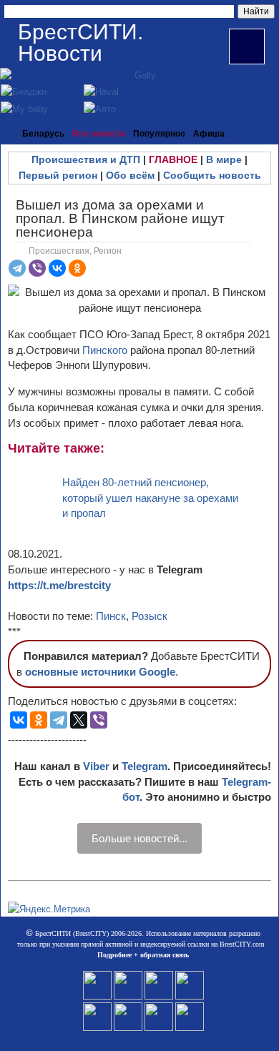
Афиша (209, 134)
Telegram (144, 766)
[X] (78, 720)
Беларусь (43, 134)
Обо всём (130, 175)
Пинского (106, 350)
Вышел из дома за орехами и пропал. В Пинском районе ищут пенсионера (120, 218)
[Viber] (37, 268)
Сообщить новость (212, 175)
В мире (224, 159)
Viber (96, 766)
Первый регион (58, 175)
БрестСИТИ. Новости (80, 42)
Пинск (111, 616)
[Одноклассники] (77, 268)
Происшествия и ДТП (85, 159)
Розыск (149, 616)
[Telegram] (17, 268)
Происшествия (59, 251)
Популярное (159, 134)
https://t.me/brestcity (59, 585)
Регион (108, 251)
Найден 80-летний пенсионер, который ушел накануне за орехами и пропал (150, 498)
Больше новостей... (139, 838)
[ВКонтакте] (57, 268)
